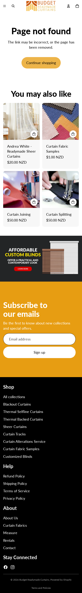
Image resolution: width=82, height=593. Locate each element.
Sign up (39, 352)
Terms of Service (16, 491)
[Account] (68, 6)
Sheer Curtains (15, 426)
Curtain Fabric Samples (21, 449)
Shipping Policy (15, 483)
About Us (10, 518)
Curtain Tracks (14, 434)
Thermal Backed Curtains (23, 419)
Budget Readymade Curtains (34, 579)
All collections (14, 397)
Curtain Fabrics (15, 525)
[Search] (13, 6)
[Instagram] (12, 567)
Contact (9, 548)
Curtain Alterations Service (24, 441)
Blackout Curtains (17, 404)
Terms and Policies (41, 587)
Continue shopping (41, 62)
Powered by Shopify (60, 579)
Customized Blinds (17, 456)
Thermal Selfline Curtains (23, 411)
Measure (10, 533)
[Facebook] (5, 567)
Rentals (9, 540)
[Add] (34, 133)
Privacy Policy (14, 498)
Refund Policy (14, 476)
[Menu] (4, 6)
